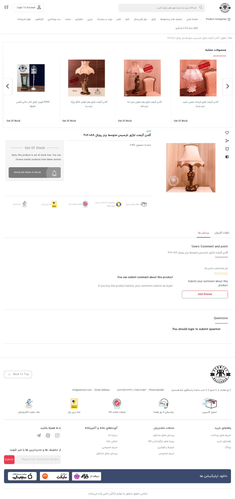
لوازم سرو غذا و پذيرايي (187, 27)
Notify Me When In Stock (27, 172)
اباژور (153, 19)
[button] (227, 87)
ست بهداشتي (54, 19)
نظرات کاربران (222, 233)
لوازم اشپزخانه (24, 19)
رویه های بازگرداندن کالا (161, 441)
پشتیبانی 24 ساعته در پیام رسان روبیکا (105, 204)
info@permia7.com (82, 390)
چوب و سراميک (104, 19)
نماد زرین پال (46, 204)
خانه (230, 38)
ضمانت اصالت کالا (75, 204)
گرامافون (39, 19)
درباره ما (113, 435)
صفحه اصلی (192, 19)
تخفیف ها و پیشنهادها (171, 19)
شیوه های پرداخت (221, 435)
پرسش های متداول (163, 435)
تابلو (127, 19)
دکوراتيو (79, 19)
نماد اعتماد (17, 204)
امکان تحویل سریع (132, 204)
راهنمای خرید (224, 441)
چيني (90, 19)
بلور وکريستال (140, 19)
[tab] (222, 233)
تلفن (119, 19)
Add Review (205, 294)
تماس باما (112, 441)
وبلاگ (228, 447)
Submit (9, 459)
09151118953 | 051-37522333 (131, 390)
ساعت (68, 19)
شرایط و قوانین (166, 447)
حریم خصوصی (166, 453)
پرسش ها (203, 233)
